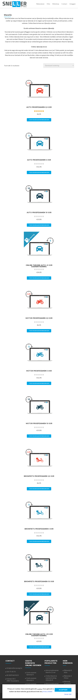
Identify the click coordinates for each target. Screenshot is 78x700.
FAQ (48, 4)
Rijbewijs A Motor (68, 677)
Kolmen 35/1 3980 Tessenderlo (12, 680)
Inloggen (72, 4)
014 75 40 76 (11, 672)
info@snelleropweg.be (14, 668)
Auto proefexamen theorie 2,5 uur (52, 671)
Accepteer (63, 690)
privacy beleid (47, 691)
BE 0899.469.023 (12, 675)
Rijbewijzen (40, 4)
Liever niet (67, 694)
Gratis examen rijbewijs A (31, 679)
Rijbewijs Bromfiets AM (67, 683)
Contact (64, 4)
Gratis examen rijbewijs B (31, 673)
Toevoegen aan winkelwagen (39, 119)
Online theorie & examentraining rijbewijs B (51, 678)
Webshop (55, 4)
